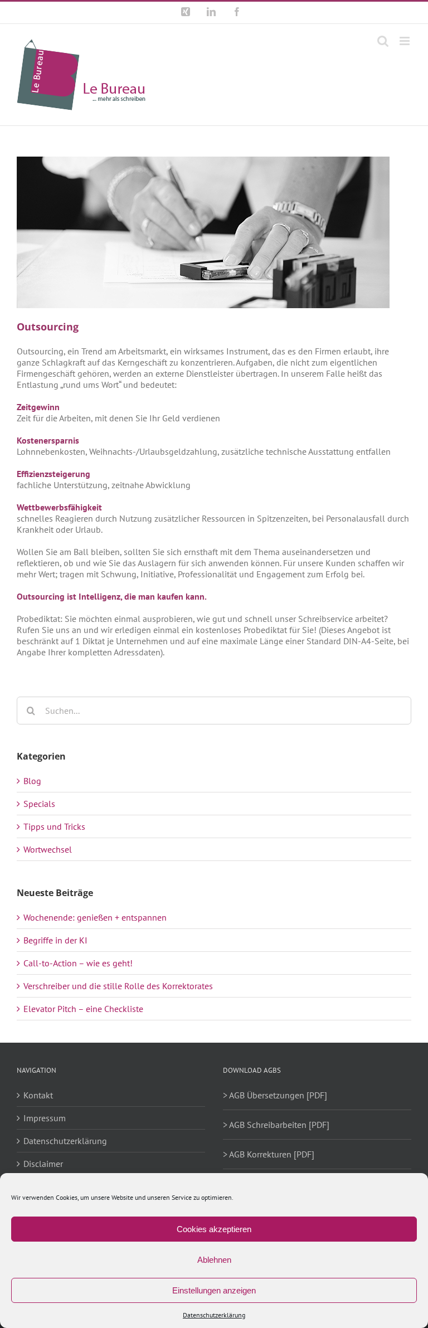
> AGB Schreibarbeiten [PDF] (276, 1124)
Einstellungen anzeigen (214, 1290)
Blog (32, 780)
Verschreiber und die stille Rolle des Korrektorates (118, 985)
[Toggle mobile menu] (405, 41)
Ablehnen (214, 1259)
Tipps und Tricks (54, 826)
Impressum (44, 1117)
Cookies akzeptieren (214, 1229)
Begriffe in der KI (55, 940)
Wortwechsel (47, 849)
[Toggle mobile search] (382, 41)
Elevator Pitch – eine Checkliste (83, 1008)
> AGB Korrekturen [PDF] (268, 1154)
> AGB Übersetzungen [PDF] (275, 1095)
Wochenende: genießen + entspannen (95, 917)
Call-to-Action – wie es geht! (78, 963)
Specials (39, 803)
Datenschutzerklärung (214, 1315)
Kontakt (38, 1095)
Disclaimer (43, 1163)
